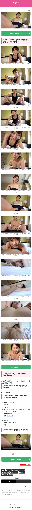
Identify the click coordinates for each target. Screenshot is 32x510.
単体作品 (11, 409)
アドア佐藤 (10, 416)
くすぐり (14, 411)
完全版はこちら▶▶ (16, 459)
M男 (29, 409)
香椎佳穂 (9, 413)
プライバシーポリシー (16, 504)
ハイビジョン (18, 409)
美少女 (25, 409)
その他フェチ (7, 411)
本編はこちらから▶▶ (16, 33)
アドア (11, 407)
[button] (23, 481)
